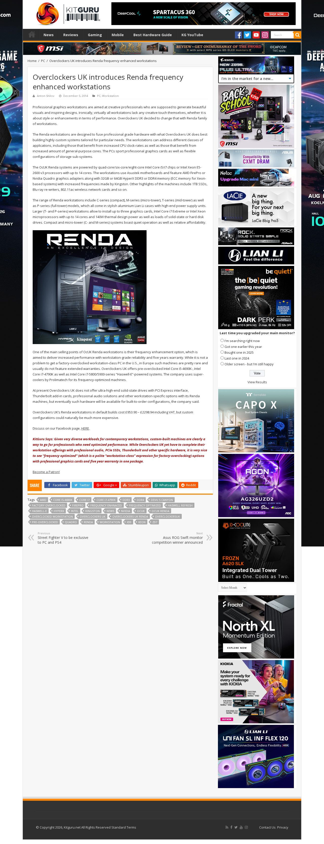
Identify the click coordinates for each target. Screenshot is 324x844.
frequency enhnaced (106, 505)
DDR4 (140, 500)
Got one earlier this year (243, 346)
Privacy (282, 827)
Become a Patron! (46, 472)
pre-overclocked (45, 522)
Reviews (70, 34)
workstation (110, 522)
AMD (43, 500)
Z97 (154, 522)
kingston (92, 511)
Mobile (118, 34)
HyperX (59, 511)
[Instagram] (265, 34)
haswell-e (39, 511)
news (110, 511)
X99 (129, 522)
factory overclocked (48, 505)
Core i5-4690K (62, 500)
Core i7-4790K (106, 500)
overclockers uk (93, 516)
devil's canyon (162, 500)
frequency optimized (145, 505)
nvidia (125, 511)
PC (43, 60)
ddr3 (126, 500)
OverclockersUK (167, 516)
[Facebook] (238, 34)
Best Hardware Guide (152, 34)
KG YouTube (192, 34)
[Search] (297, 35)
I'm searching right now (242, 341)
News (49, 34)
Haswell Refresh (180, 505)
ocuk (141, 511)
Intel (74, 511)
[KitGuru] (67, 12)
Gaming (95, 34)
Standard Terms (123, 827)
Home (31, 34)
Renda (88, 522)
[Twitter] (247, 34)
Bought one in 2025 (239, 352)
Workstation (110, 96)
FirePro (78, 505)
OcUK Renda (160, 511)
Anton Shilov (45, 96)
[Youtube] (256, 34)
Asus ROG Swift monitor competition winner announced (177, 538)
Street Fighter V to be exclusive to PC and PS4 (63, 538)
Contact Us (267, 827)
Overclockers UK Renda (130, 516)
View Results (257, 382)
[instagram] (246, 827)
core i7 (84, 500)
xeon (142, 522)
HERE (85, 428)
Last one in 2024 (237, 358)
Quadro (71, 522)
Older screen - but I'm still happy (249, 364)
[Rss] (227, 827)
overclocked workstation (52, 516)
